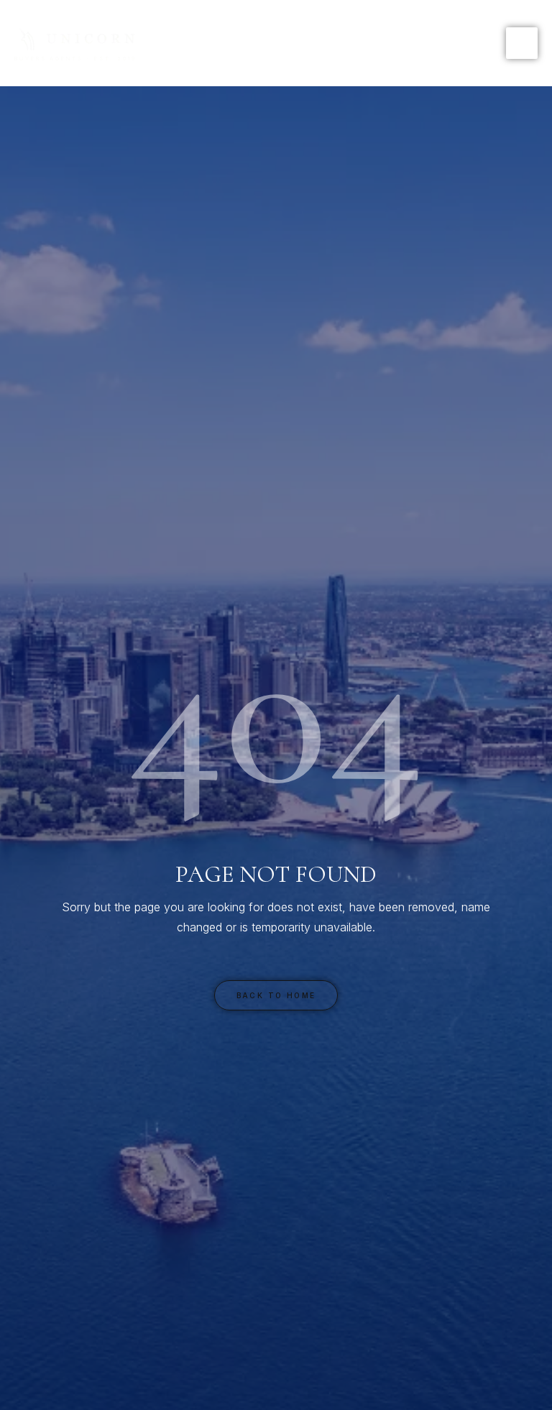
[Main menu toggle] (522, 43)
